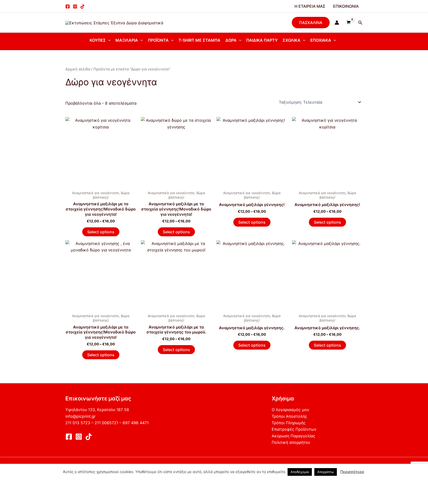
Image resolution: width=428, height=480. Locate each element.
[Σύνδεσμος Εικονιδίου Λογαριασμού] (337, 22)
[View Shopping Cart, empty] (348, 22)
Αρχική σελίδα (77, 69)
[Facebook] (67, 6)
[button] (311, 22)
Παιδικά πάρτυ (262, 40)
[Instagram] (75, 6)
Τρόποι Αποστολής (289, 416)
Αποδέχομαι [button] (300, 472)
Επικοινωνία (346, 6)
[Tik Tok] (88, 436)
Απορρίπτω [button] (325, 472)
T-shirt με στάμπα (199, 40)
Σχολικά (291, 40)
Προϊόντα (158, 40)
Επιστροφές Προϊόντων (294, 429)
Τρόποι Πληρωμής (289, 422)
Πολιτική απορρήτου (291, 442)
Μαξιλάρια (126, 40)
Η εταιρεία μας (309, 6)
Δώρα (231, 40)
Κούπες (98, 40)
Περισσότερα (352, 471)
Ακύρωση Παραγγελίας (293, 435)
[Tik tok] (82, 6)
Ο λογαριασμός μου (290, 409)
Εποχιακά (320, 40)
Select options (100, 231)
